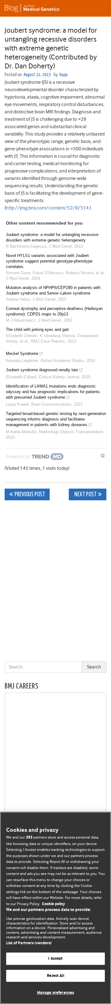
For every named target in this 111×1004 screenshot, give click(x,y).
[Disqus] (55, 582)
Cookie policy (53, 904)
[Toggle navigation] (98, 8)
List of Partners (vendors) (28, 943)
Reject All (55, 976)
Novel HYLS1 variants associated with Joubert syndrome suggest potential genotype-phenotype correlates (49, 261)
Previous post (29, 495)
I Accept (55, 958)
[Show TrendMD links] (102, 455)
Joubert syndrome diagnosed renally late (42, 370)
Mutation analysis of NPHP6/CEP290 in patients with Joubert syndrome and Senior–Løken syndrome (53, 290)
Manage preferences (55, 992)
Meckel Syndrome (22, 353)
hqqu (64, 74)
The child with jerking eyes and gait (37, 329)
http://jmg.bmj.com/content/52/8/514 (47, 208)
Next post (85, 495)
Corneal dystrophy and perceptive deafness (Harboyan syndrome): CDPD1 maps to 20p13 (54, 311)
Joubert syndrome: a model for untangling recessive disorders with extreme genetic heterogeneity (52, 237)
